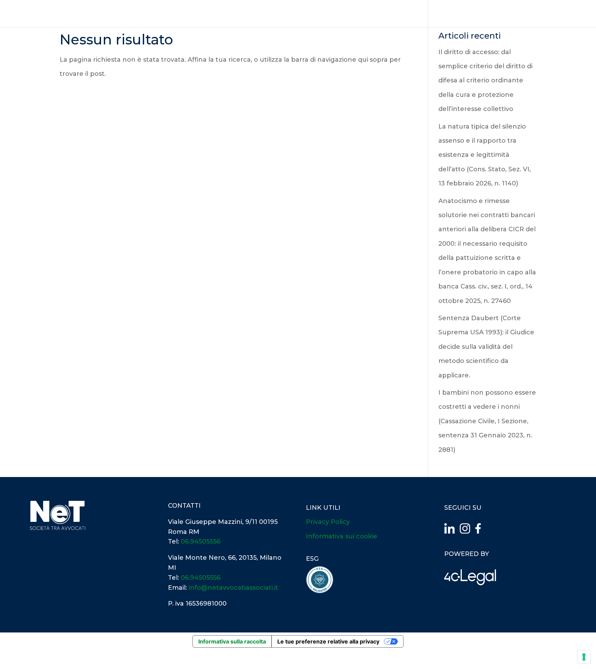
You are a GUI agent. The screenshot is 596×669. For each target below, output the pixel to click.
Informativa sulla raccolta (232, 641)
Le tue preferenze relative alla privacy (328, 641)
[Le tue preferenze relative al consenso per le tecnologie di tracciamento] (583, 656)
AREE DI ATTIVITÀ (479, 14)
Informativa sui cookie (341, 536)
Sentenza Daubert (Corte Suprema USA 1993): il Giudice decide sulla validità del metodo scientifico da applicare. (486, 346)
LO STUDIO (406, 14)
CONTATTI (571, 14)
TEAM (438, 14)
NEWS (540, 14)
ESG (517, 14)
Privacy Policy (328, 522)
